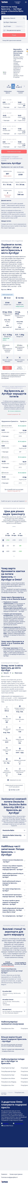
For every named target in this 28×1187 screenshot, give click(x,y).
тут (26, 501)
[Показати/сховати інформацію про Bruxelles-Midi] (24, 993)
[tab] (7, 91)
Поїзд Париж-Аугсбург (8, 1068)
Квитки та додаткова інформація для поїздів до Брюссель (13, 1050)
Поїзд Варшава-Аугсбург (8, 1071)
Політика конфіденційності (9, 1177)
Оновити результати (12, 414)
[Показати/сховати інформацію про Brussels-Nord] (24, 1011)
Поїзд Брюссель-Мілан (8, 1078)
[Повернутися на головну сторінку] (4, 2)
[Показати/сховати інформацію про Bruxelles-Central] (24, 1002)
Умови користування (16, 1174)
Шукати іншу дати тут (14, 491)
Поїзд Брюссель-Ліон (7, 1028)
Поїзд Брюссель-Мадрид (8, 1082)
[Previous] (3, 534)
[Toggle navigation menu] (26, 2)
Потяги (10, 1092)
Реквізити (4, 1174)
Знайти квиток (7, 176)
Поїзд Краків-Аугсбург (7, 1075)
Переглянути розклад (7, 195)
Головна (3, 1092)
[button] (8, 26)
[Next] (24, 86)
